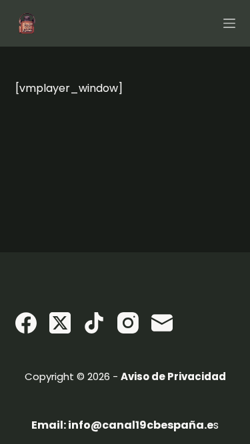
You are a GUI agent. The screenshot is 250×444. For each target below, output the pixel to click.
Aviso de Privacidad (173, 376)
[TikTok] (94, 322)
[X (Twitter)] (60, 322)
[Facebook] (26, 322)
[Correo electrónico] (162, 322)
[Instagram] (128, 322)
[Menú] (229, 23)
